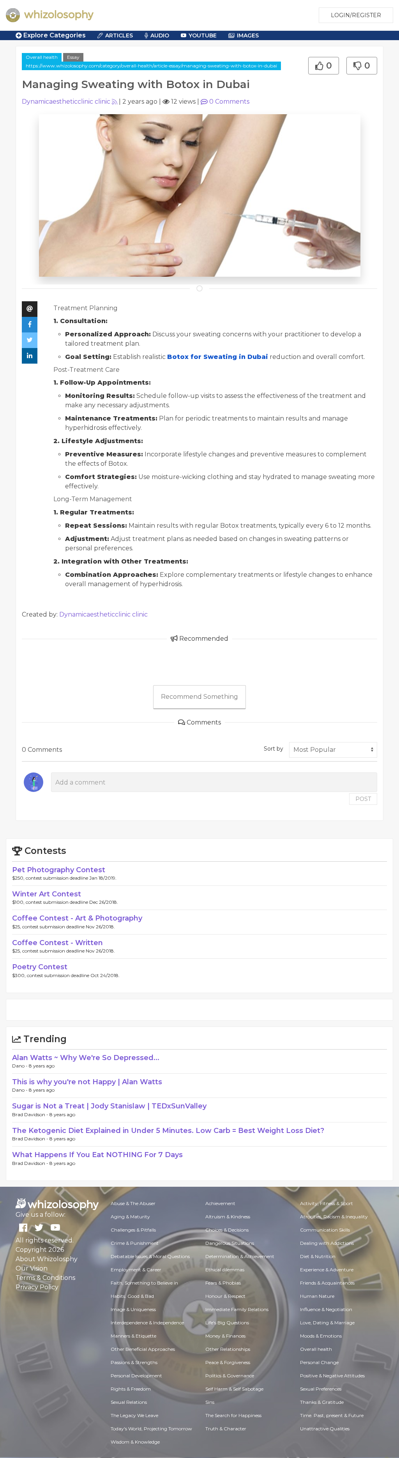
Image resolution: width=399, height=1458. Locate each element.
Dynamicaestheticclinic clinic (66, 101)
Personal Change (319, 1362)
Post (363, 798)
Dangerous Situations (229, 1243)
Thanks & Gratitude (322, 1402)
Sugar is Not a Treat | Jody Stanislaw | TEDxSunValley (109, 1106)
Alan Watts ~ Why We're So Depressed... (85, 1057)
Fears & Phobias (223, 1283)
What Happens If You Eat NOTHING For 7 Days (97, 1154)
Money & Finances (225, 1336)
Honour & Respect (225, 1296)
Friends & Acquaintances (327, 1283)
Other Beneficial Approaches (143, 1349)
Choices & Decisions (227, 1230)
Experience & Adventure (326, 1269)
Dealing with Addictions (327, 1243)
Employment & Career (136, 1269)
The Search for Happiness (233, 1415)
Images (248, 35)
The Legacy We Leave (134, 1415)
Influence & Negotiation (326, 1309)
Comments (229, 101)
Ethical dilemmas (224, 1269)
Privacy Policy (37, 1287)
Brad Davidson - (30, 1114)
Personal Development (136, 1375)
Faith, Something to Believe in (144, 1283)
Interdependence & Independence (147, 1322)
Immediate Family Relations (236, 1309)
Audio (159, 35)
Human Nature (317, 1296)
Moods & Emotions (321, 1336)
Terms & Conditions (45, 1277)
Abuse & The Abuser (133, 1203)
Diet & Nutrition (317, 1256)
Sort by (273, 748)
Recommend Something (199, 696)
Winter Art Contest (46, 894)
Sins (209, 1402)
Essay (73, 57)
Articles (119, 35)
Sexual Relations (129, 1402)
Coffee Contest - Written (57, 942)
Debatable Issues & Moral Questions (150, 1256)
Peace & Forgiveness (227, 1362)
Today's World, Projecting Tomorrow (151, 1428)
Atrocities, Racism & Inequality (334, 1216)
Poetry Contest (39, 967)
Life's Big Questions (227, 1322)
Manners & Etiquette (133, 1336)
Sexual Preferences (320, 1389)
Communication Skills (325, 1230)
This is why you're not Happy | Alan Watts (87, 1082)
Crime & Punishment (135, 1243)
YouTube (203, 35)
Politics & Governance (229, 1375)
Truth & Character (225, 1428)
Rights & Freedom (131, 1389)
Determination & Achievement (239, 1256)
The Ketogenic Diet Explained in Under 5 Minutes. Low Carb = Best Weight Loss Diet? (168, 1130)
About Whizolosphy (47, 1259)
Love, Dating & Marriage (327, 1322)
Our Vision (32, 1268)
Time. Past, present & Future (332, 1415)
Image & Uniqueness (133, 1309)
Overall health (42, 57)
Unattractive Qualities (325, 1428)
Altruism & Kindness (227, 1216)
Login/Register (356, 15)
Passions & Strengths (134, 1362)
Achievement (220, 1203)
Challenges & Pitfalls (133, 1230)
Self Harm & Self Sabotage (234, 1389)
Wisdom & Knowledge (135, 1442)
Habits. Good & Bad (132, 1296)
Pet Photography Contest (58, 870)
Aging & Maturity (130, 1216)
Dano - (20, 1066)
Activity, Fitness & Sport (326, 1203)
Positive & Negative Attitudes (332, 1375)
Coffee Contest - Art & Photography (77, 918)
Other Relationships (227, 1349)
